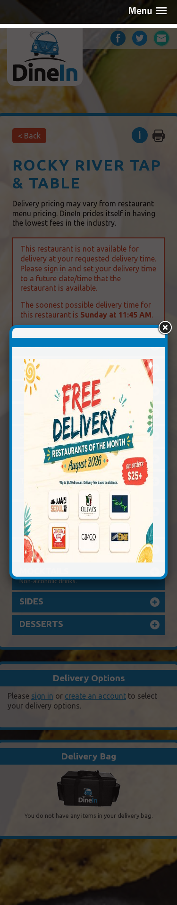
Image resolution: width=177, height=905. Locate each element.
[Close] (164, 327)
